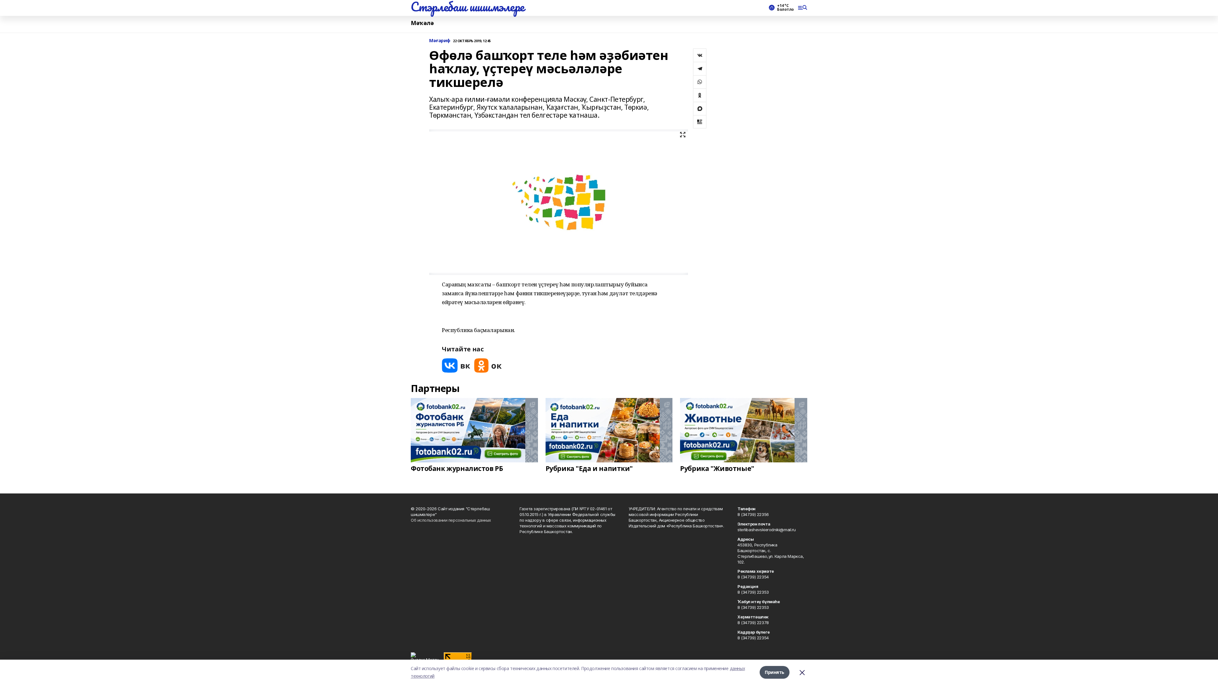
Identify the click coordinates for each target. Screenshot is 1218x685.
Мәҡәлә (422, 23)
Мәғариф (439, 40)
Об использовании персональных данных (451, 520)
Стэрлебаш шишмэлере (467, 7)
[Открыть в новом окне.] (456, 365)
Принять (774, 672)
